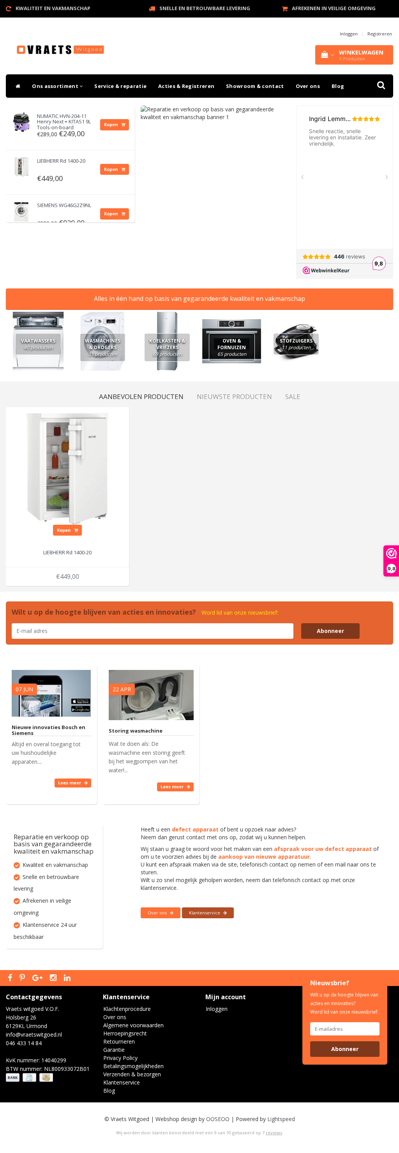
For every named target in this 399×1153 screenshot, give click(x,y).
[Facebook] (11, 978)
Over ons (308, 86)
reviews (274, 1132)
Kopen (111, 124)
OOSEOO (218, 1119)
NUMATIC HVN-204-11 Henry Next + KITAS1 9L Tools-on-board (64, 121)
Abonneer (330, 631)
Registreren (379, 34)
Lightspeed (281, 1119)
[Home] (16, 86)
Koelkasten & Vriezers (167, 347)
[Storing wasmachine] (151, 691)
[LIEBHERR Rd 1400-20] (21, 165)
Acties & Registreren (186, 86)
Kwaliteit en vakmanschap (53, 8)
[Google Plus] (38, 978)
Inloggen (349, 34)
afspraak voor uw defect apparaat (323, 848)
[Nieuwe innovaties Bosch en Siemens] (51, 689)
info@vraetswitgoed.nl (34, 1034)
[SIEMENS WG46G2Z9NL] (21, 209)
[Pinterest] (23, 978)
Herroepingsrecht (125, 1033)
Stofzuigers (296, 344)
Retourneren (119, 1041)
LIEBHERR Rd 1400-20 (61, 160)
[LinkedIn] (68, 978)
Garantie (114, 1049)
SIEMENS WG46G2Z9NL (64, 205)
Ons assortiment (55, 86)
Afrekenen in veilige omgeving (334, 8)
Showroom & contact (255, 86)
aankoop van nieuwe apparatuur (264, 856)
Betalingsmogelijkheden (133, 1066)
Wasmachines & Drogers (102, 347)
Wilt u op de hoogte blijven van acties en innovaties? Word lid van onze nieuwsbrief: (344, 1003)
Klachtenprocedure (127, 1008)
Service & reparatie (120, 86)
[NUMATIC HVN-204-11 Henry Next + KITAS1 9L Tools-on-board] (21, 120)
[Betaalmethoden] (30, 1077)
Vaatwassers (38, 344)
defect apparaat (195, 829)
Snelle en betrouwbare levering (204, 8)
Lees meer (70, 783)
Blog (338, 86)
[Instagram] (54, 978)
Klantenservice (205, 913)
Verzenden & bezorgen (132, 1074)
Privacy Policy (120, 1058)
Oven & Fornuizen (231, 347)
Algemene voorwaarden (133, 1025)
